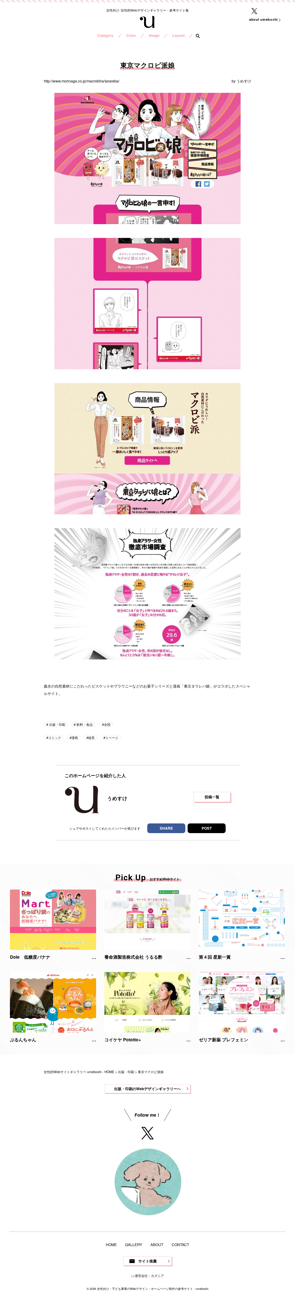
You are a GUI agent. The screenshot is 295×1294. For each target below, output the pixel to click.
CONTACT (180, 1244)
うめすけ (243, 81)
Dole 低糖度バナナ (30, 957)
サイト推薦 (147, 1261)
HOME (111, 1244)
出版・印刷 (56, 724)
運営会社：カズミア (149, 1275)
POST (207, 828)
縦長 (91, 737)
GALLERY (133, 1244)
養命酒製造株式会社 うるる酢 (133, 957)
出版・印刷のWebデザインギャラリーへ (147, 1088)
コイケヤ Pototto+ (122, 1039)
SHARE (166, 828)
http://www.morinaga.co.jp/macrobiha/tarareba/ (81, 81)
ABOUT (156, 1244)
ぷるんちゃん (23, 1039)
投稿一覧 (212, 796)
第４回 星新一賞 (215, 957)
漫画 (74, 737)
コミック (54, 737)
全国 (107, 724)
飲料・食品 (84, 724)
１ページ (111, 737)
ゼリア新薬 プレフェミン (223, 1039)
